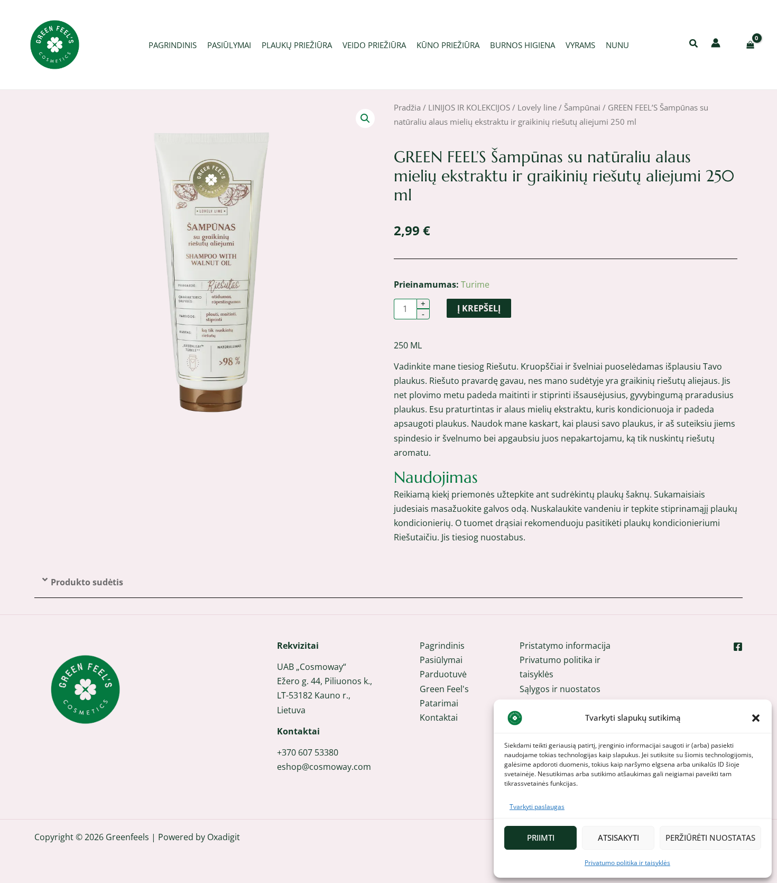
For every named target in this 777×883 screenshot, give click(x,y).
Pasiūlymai (441, 660)
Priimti (540, 837)
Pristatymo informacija (565, 645)
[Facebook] (738, 646)
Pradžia (407, 107)
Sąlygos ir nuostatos (560, 689)
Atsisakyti (618, 837)
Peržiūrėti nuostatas (710, 837)
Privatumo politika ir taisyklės (627, 862)
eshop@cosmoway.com (324, 766)
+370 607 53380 (307, 752)
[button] (756, 718)
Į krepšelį (479, 308)
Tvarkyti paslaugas (537, 806)
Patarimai (439, 703)
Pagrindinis (442, 645)
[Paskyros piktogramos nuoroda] (715, 43)
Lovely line (537, 107)
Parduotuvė (443, 674)
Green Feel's (444, 689)
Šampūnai (582, 107)
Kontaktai (439, 717)
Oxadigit (223, 837)
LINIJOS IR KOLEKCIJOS (469, 107)
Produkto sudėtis (87, 582)
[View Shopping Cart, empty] (750, 44)
